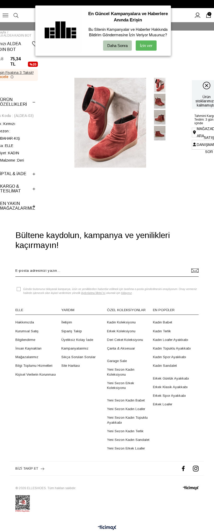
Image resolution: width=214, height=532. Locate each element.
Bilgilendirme (25, 340)
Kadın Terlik (162, 331)
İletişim (66, 322)
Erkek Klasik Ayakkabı (170, 387)
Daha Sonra (117, 45)
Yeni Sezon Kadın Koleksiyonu (120, 372)
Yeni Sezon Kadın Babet (126, 400)
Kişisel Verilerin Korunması (35, 374)
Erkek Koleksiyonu (121, 331)
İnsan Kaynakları (28, 348)
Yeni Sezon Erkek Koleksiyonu (120, 385)
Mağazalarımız (26, 357)
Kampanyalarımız (74, 348)
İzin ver (146, 45)
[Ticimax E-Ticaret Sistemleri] (107, 528)
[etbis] (22, 503)
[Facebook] (183, 468)
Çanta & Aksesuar (121, 348)
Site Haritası (70, 366)
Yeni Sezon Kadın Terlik (125, 431)
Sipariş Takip (71, 331)
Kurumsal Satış (27, 331)
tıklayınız (126, 293)
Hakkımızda (24, 322)
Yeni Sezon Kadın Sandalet (128, 440)
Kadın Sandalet (165, 366)
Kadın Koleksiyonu (121, 322)
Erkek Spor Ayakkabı (169, 396)
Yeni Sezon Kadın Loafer (126, 409)
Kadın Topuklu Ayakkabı (172, 348)
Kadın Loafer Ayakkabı (170, 340)
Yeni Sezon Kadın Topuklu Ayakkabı (127, 420)
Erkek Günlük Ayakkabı (171, 378)
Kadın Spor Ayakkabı (169, 357)
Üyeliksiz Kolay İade (77, 340)
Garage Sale (117, 361)
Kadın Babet (162, 322)
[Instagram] (196, 468)
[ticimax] (191, 488)
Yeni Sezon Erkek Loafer (126, 448)
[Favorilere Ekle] (35, 45)
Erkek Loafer (162, 404)
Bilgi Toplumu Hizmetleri (33, 366)
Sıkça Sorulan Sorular (78, 357)
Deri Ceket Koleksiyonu (125, 340)
